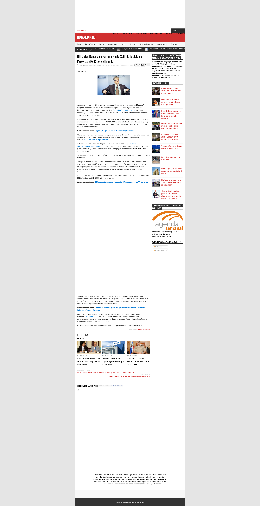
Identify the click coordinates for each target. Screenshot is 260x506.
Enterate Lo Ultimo (113, 65)
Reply (80, 65)
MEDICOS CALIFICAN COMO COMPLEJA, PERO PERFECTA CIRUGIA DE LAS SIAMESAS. (169, 137)
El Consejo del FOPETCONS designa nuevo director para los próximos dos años (171, 90)
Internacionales (113, 44)
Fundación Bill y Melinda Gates (124, 110)
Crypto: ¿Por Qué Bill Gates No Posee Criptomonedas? (115, 131)
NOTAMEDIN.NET (86, 37)
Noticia (101, 44)
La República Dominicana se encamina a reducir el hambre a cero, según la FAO (171, 102)
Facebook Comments (117, 385)
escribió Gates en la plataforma (96, 140)
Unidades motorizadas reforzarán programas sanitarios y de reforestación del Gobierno (171, 125)
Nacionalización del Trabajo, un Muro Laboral (98, 49)
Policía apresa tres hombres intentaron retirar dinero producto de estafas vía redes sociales (106, 372)
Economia (133, 44)
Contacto (174, 44)
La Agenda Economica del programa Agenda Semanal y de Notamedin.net (113, 361)
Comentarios (160, 251)
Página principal (82, 30)
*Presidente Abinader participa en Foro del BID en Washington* (172, 147)
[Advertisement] (130, 14)
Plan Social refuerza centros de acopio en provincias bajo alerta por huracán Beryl (171, 182)
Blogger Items (141, 502)
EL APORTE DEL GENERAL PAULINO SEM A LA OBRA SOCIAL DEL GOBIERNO (138, 361)
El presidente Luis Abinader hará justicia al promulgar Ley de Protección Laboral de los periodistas (171, 115)
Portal (79, 44)
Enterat (86, 65)
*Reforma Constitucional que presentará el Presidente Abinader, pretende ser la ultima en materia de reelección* (171, 195)
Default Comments (104, 385)
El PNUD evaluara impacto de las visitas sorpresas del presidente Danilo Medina (88, 361)
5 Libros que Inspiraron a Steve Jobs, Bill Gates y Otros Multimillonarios (121, 182)
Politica (124, 44)
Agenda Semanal (90, 44)
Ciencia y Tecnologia (146, 44)
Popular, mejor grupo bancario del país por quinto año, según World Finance (171, 171)
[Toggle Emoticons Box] (78, 390)
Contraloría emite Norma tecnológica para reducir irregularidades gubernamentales (133, 49)
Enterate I (96, 65)
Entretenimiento (162, 44)
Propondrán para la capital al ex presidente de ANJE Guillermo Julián (129, 376)
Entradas (158, 247)
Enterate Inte (103, 65)
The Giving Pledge (91, 317)
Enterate (82, 49)
